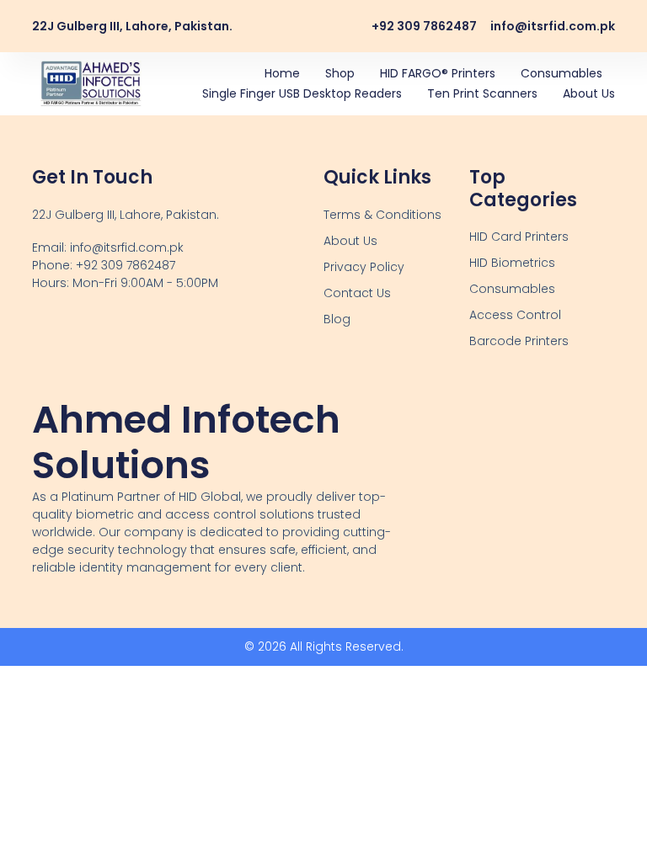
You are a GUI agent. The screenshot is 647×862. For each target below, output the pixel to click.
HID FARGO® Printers (437, 73)
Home (282, 73)
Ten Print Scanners (482, 93)
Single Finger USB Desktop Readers (302, 93)
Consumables (561, 73)
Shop (340, 73)
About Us (589, 93)
